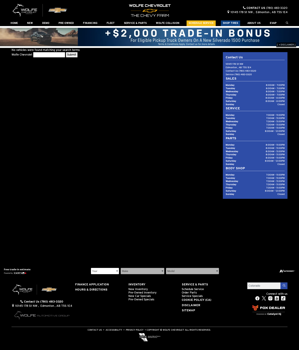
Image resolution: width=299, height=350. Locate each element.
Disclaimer (191, 305)
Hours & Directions (91, 289)
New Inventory (138, 289)
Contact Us (95, 330)
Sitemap (188, 310)
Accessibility (114, 330)
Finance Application (92, 284)
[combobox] (104, 271)
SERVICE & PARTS (195, 284)
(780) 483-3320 (247, 71)
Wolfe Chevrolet (22, 54)
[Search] (283, 285)
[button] (14, 23)
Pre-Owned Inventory (142, 292)
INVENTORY (136, 284)
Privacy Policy (135, 330)
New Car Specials (139, 296)
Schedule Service (193, 289)
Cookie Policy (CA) (196, 300)
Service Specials (192, 296)
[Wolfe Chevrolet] (40, 10)
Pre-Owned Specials (141, 299)
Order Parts (189, 292)
